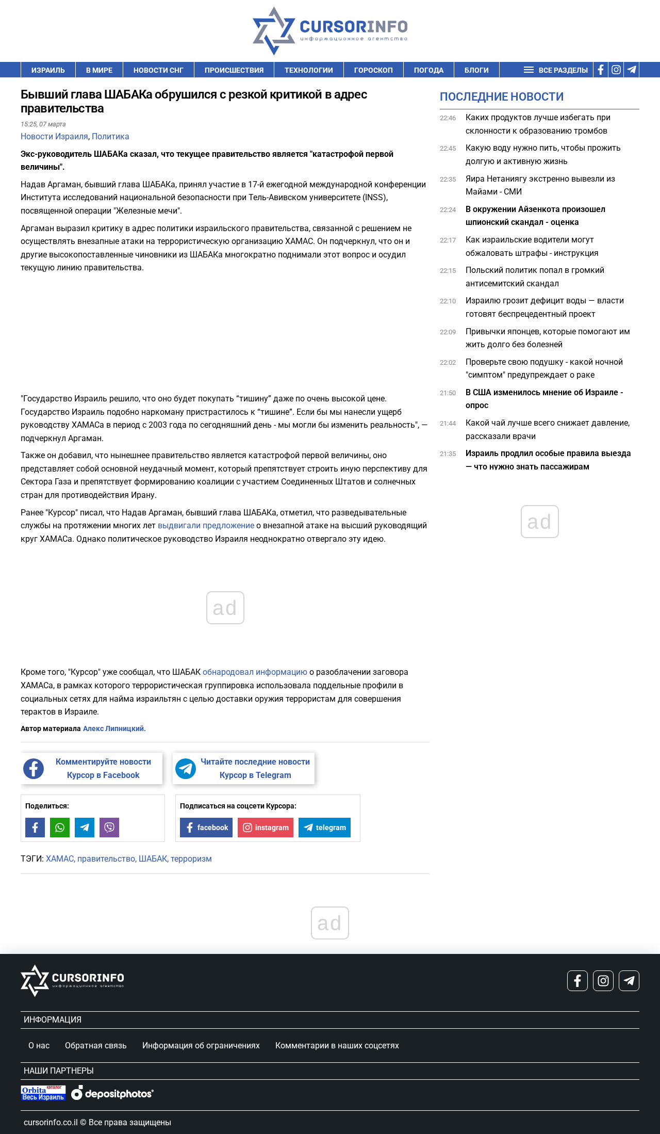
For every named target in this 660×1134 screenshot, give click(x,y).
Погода (428, 70)
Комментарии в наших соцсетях (337, 1045)
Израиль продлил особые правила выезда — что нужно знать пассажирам (548, 460)
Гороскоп (373, 70)
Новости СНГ (159, 70)
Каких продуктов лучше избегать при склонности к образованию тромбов (538, 124)
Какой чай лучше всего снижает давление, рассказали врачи (548, 429)
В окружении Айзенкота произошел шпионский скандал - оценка (535, 216)
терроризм (191, 859)
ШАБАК (153, 859)
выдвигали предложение (206, 525)
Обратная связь (96, 1045)
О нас (39, 1045)
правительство (106, 859)
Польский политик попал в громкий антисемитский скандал (535, 276)
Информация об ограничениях (201, 1045)
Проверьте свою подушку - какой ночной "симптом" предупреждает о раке (544, 368)
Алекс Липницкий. (114, 728)
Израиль (48, 70)
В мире (99, 70)
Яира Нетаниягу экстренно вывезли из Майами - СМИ (540, 185)
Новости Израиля (54, 136)
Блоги (477, 70)
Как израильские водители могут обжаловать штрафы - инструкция (532, 246)
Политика (110, 136)
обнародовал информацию (255, 672)
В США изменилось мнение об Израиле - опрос (544, 399)
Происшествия (234, 70)
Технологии (309, 70)
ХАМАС (60, 859)
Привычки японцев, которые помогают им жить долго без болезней (548, 338)
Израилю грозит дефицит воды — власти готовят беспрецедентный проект (545, 307)
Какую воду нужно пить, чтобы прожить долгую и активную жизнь (543, 154)
